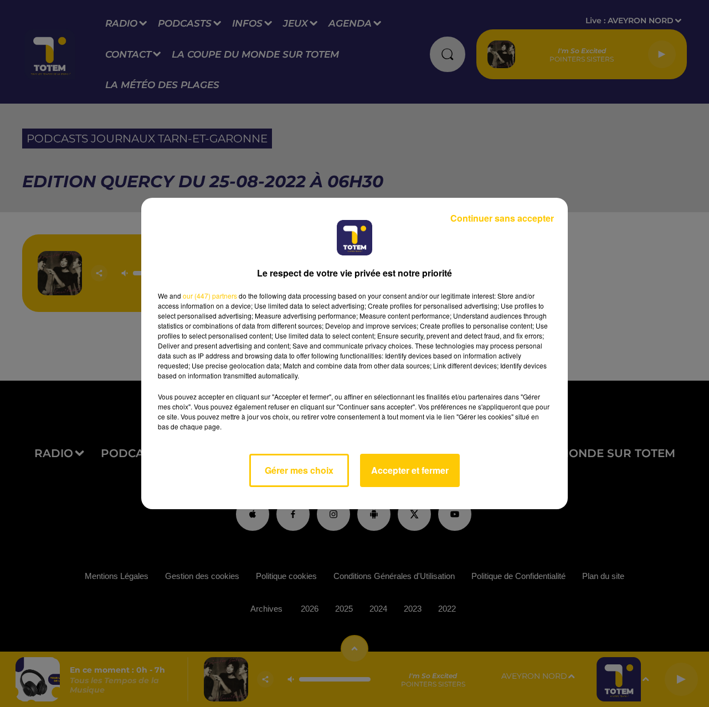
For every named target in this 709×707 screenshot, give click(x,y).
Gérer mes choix (299, 470)
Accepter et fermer (410, 470)
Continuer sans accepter (502, 218)
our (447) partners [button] (210, 295)
